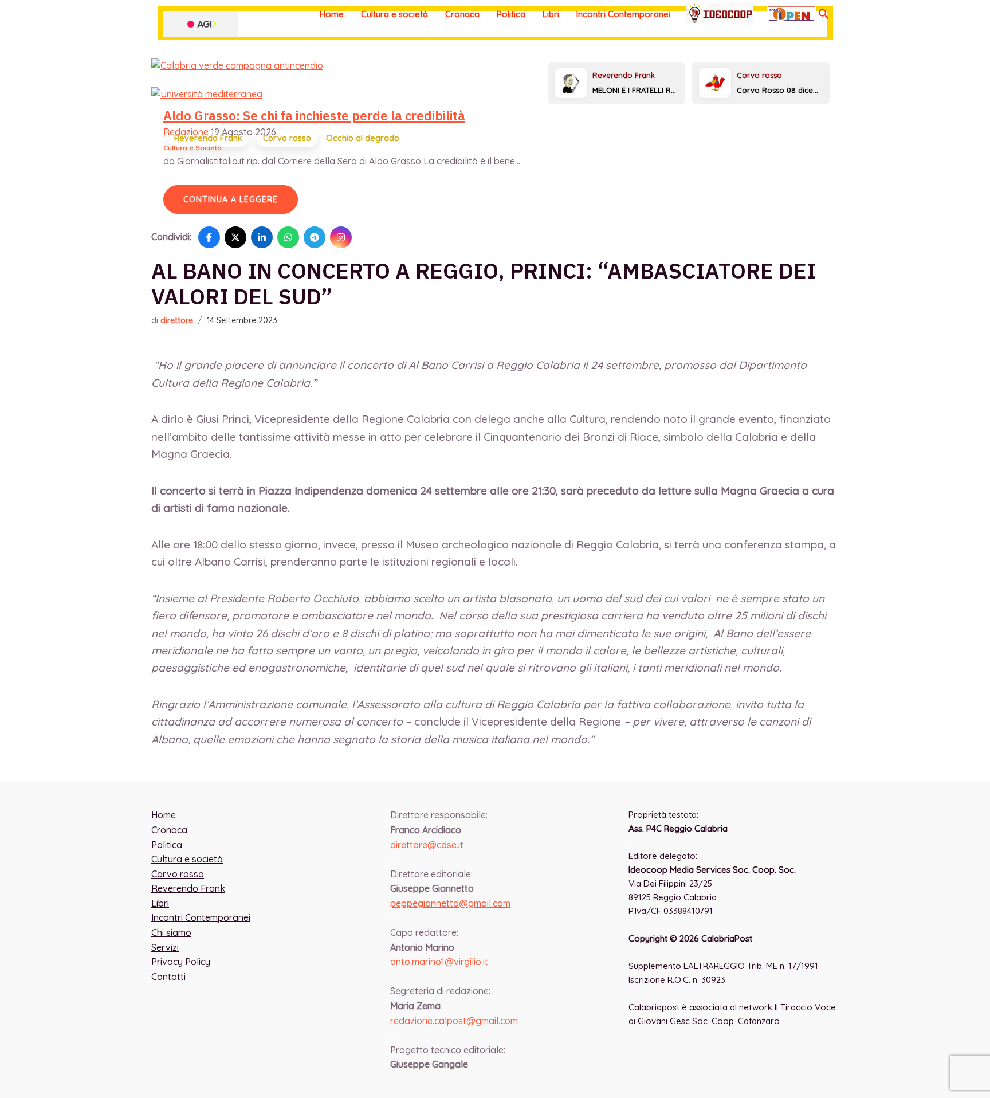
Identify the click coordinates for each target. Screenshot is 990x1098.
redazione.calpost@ (454, 1020)
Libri (551, 14)
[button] (824, 14)
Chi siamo (171, 932)
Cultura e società (394, 14)
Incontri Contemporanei (623, 14)
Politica (511, 14)
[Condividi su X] (235, 237)
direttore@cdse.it (426, 844)
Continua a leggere (230, 199)
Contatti (168, 976)
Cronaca (462, 14)
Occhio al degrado (362, 138)
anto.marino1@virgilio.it (439, 961)
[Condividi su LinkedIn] (262, 237)
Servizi (165, 947)
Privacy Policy (180, 961)
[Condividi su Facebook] (209, 237)
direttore (176, 320)
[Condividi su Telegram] (314, 237)
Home (332, 14)
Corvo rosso (287, 138)
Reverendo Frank (208, 138)
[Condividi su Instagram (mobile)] (341, 237)
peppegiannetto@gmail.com (450, 903)
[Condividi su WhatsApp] (288, 237)
